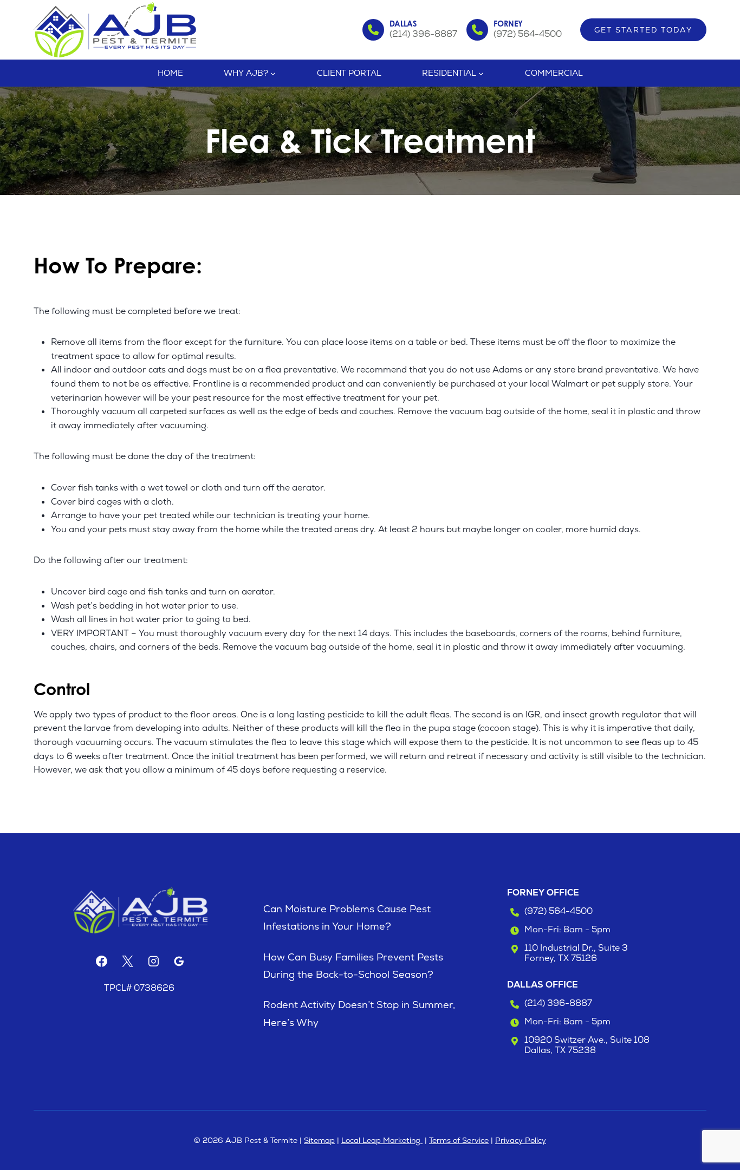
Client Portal (349, 73)
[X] (127, 961)
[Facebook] (101, 961)
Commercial (554, 73)
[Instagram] (153, 961)
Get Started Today (643, 30)
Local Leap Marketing (382, 1140)
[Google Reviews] (179, 961)
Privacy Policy (520, 1140)
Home (170, 73)
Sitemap (319, 1140)
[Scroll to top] (712, 1126)
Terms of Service (459, 1140)
